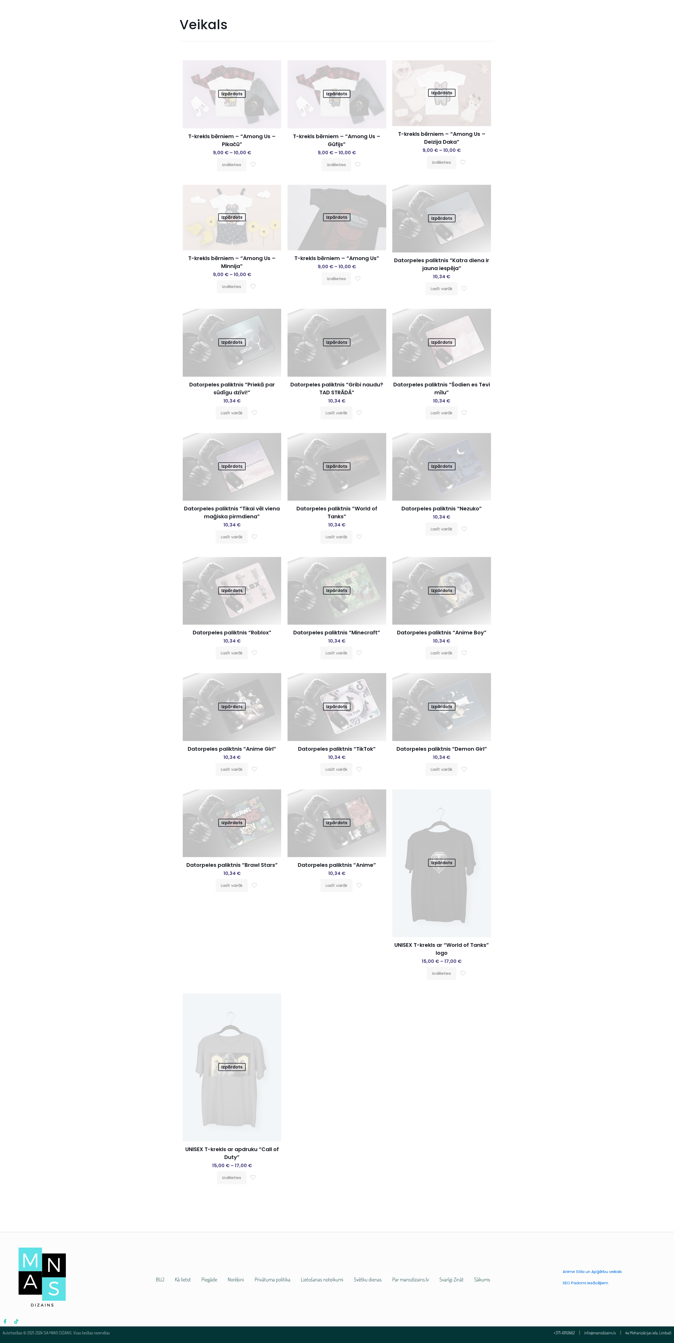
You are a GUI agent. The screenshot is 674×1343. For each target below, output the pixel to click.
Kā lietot (183, 1279)
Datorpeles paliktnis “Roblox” (232, 632)
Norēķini (236, 1279)
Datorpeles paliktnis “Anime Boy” (442, 632)
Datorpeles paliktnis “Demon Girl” (442, 749)
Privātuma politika (272, 1279)
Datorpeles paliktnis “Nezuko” (442, 508)
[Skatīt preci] (274, 67)
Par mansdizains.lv (410, 1279)
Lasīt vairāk (441, 288)
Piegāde (209, 1279)
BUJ (160, 1279)
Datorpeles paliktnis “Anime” (337, 865)
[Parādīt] (274, 79)
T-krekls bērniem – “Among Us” (336, 258)
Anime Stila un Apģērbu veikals (592, 1271)
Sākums (482, 1279)
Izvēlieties (231, 164)
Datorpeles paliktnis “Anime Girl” (232, 749)
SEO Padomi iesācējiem (585, 1283)
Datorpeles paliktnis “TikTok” (337, 749)
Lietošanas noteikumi (322, 1279)
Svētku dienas (368, 1279)
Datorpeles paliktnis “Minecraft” (336, 632)
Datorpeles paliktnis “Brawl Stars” (232, 865)
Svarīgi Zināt (451, 1279)
